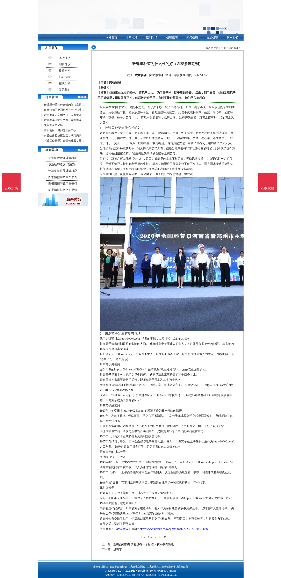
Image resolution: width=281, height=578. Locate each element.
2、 (102, 333)
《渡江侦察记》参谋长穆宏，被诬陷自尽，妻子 (72, 140)
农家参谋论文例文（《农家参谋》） (65, 114)
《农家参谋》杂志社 (134, 570)
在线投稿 (212, 37)
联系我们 (232, 37)
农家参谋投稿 (100, 566)
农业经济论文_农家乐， (63, 164)
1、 (102, 128)
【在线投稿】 (156, 75)
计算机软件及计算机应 (62, 158)
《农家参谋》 (122, 528)
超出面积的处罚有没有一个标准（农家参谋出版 (72, 109)
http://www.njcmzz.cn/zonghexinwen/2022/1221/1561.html (174, 528)
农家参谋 (140, 75)
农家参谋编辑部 (118, 566)
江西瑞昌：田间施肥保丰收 (60, 130)
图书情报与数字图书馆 (62, 177)
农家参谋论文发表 (157, 566)
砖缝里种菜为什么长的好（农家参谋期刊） (69, 104)
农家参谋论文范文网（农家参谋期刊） (66, 120)
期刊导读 (152, 37)
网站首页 (111, 37)
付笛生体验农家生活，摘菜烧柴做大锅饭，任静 (72, 135)
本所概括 (131, 37)
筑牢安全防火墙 (53, 125)
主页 (223, 47)
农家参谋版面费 (136, 566)
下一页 (162, 537)
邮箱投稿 (192, 37)
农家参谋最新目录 (178, 566)
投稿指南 (172, 37)
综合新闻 (233, 47)
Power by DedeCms (166, 570)
